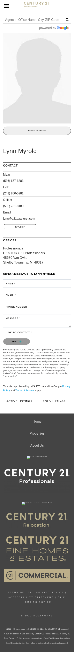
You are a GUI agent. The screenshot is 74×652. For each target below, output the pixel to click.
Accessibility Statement (31, 597)
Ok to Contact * (20, 332)
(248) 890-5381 (13, 193)
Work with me (37, 130)
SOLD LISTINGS (54, 401)
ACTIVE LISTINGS (19, 401)
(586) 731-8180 (13, 206)
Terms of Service (24, 390)
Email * (11, 295)
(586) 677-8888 (13, 180)
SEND (16, 341)
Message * (13, 318)
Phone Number (16, 307)
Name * (10, 283)
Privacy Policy (50, 592)
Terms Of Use (20, 592)
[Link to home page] (37, 6)
